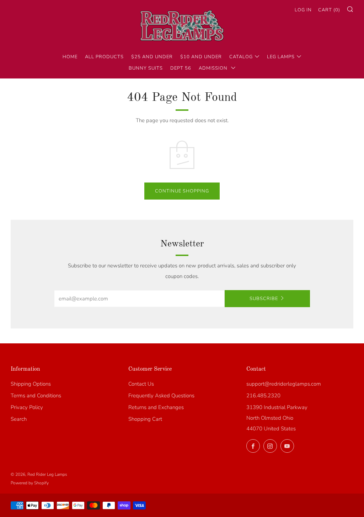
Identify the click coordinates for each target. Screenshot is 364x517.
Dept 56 (180, 68)
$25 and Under (152, 57)
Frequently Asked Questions (161, 395)
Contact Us (141, 383)
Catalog (241, 57)
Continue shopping (182, 191)
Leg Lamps (281, 57)
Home (70, 57)
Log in (303, 10)
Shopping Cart (145, 419)
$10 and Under (201, 57)
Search (19, 419)
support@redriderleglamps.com (283, 383)
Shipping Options (31, 383)
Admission (214, 68)
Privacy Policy (27, 407)
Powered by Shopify (30, 483)
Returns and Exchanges (156, 407)
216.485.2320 (263, 395)
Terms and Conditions (36, 395)
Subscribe (264, 298)
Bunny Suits (146, 68)
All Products (104, 57)
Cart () (329, 10)
